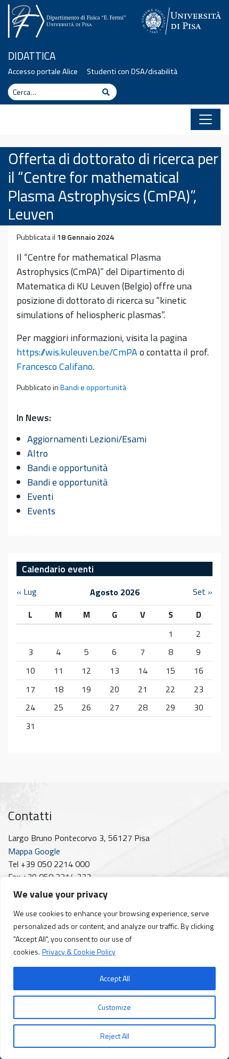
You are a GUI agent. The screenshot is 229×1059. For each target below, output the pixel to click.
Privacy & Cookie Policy (79, 951)
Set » (202, 591)
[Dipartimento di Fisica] (67, 19)
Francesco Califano (55, 366)
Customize (114, 1007)
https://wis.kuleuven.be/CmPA (77, 352)
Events (41, 511)
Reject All (114, 1035)
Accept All (115, 978)
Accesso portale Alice (43, 71)
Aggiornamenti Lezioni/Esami (86, 439)
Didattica (31, 55)
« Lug (27, 591)
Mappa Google (34, 851)
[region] (114, 968)
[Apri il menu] (205, 119)
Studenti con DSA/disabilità (132, 71)
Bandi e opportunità (93, 387)
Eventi (40, 496)
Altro (37, 453)
